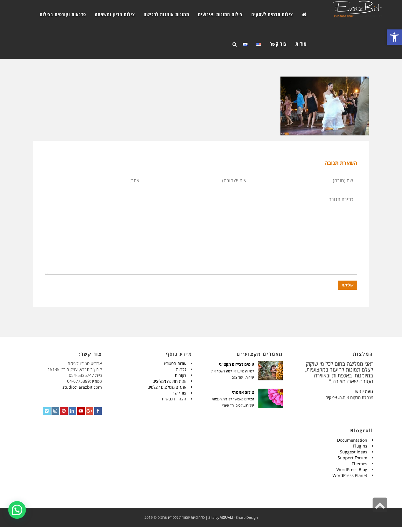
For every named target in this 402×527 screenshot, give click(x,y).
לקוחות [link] (180, 375)
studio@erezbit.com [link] (82, 387)
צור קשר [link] (179, 393)
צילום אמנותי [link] (243, 392)
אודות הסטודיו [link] (175, 363)
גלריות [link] (181, 369)
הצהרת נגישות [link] (174, 399)
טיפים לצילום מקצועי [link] (236, 364)
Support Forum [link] (352, 457)
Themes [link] (359, 463)
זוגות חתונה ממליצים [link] (169, 381)
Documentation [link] (352, 440)
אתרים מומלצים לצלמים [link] (166, 387)
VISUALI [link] (226, 517)
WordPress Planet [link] (350, 475)
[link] (394, 37)
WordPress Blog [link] (351, 469)
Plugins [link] (360, 446)
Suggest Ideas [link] (353, 452)
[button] (17, 510)
